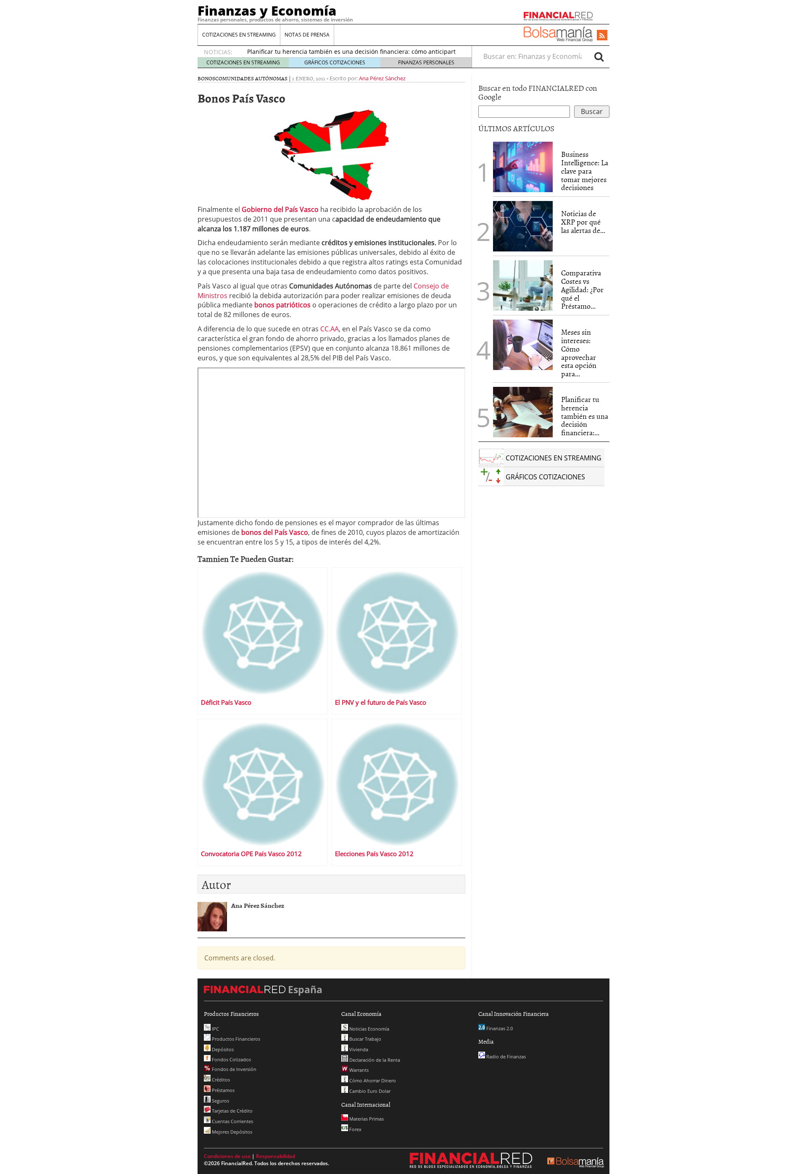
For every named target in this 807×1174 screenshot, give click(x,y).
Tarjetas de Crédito (232, 1111)
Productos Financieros (235, 1039)
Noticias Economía (368, 1029)
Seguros (220, 1100)
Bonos (206, 78)
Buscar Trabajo (364, 1039)
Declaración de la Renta (374, 1060)
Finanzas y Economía (267, 10)
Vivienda (358, 1049)
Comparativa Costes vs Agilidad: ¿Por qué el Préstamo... (582, 289)
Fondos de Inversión (233, 1069)
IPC (215, 1029)
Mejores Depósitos (231, 1132)
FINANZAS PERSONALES (426, 62)
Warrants (358, 1070)
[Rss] (602, 35)
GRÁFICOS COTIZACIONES (334, 62)
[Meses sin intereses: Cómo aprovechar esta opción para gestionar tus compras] (523, 345)
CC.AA (329, 328)
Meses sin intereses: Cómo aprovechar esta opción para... (578, 352)
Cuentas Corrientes (232, 1121)
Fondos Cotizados (231, 1059)
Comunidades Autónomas (251, 78)
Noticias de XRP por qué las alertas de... (583, 222)
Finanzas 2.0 (499, 1028)
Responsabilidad (275, 1156)
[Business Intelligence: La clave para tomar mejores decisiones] (523, 167)
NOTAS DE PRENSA (307, 34)
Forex (354, 1129)
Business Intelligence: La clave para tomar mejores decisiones (584, 170)
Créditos (220, 1079)
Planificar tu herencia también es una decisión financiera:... (584, 416)
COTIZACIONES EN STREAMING (239, 34)
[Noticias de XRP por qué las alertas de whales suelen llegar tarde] (523, 226)
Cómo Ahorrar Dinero (372, 1080)
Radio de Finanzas (505, 1056)
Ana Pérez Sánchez (382, 78)
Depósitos (222, 1049)
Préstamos (223, 1090)
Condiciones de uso (227, 1156)
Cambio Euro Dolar (369, 1091)
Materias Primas (366, 1119)
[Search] (599, 56)
